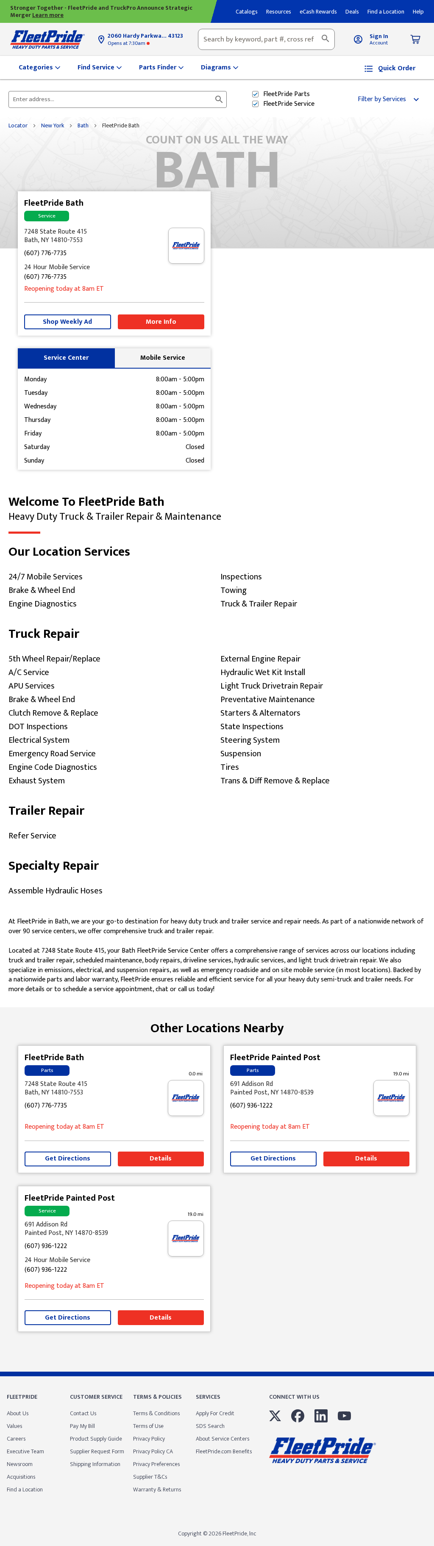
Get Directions (67, 1158)
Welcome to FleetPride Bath (114, 509)
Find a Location (25, 1489)
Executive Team (25, 1451)
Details (161, 1158)
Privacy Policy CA (153, 1451)
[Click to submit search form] (219, 99)
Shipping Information (95, 1464)
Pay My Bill (82, 1426)
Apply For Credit (215, 1413)
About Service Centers (222, 1439)
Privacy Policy (149, 1439)
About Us (17, 1413)
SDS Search (210, 1426)
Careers (16, 1439)
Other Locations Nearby (217, 1025)
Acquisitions (21, 1477)
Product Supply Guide (96, 1439)
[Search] (325, 39)
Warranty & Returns (157, 1489)
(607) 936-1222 (251, 1106)
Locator (18, 125)
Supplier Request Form (97, 1451)
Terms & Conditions (156, 1413)
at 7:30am (127, 43)
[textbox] (266, 39)
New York (52, 125)
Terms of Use (148, 1426)
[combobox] (266, 39)
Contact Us (83, 1413)
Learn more (48, 15)
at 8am (64, 289)
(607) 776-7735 (45, 254)
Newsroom (20, 1464)
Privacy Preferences (156, 1464)
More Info (161, 322)
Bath (83, 125)
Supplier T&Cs (150, 1477)
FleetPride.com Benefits (224, 1451)
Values (14, 1426)
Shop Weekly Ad (67, 322)
